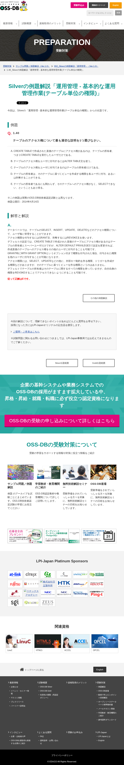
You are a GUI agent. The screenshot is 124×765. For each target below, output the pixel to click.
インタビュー (90, 23)
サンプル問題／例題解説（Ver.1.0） (33, 66)
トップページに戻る (34, 670)
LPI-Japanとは (104, 736)
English (116, 5)
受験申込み (79, 5)
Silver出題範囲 (62, 363)
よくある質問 (112, 23)
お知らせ (14, 687)
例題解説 (102, 687)
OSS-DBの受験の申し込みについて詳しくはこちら (62, 420)
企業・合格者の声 (18, 736)
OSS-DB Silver (46, 687)
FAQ (42, 736)
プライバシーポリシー (62, 755)
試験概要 (26, 23)
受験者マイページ (98, 5)
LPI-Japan (102, 732)
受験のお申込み (75, 732)
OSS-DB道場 (103, 691)
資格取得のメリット (50, 23)
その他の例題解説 (98, 298)
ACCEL (67, 650)
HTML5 (39, 650)
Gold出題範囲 (98, 363)
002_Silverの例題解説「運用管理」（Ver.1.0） (76, 66)
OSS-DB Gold (45, 691)
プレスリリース (17, 702)
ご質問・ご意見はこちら (26, 331)
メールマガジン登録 (106, 709)
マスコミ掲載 (16, 698)
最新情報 (8, 23)
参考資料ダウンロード (107, 720)
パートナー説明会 (18, 706)
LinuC (9, 650)
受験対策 (71, 23)
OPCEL (96, 650)
